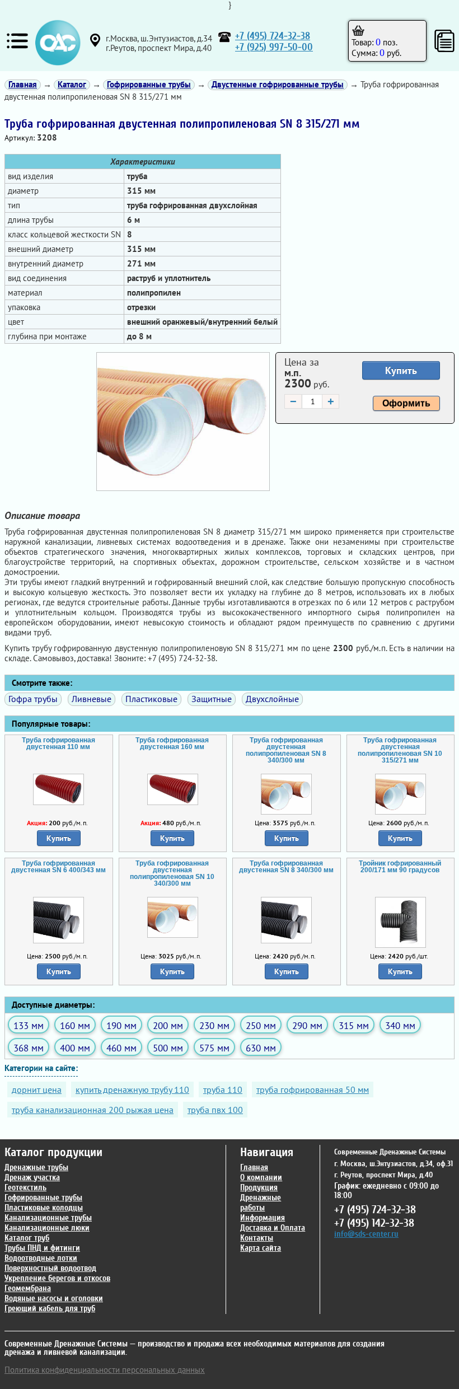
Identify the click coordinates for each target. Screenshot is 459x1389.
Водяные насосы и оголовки (53, 1298)
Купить (401, 370)
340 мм (400, 1025)
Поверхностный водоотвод (50, 1268)
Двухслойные (272, 698)
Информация (262, 1218)
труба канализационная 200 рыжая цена (93, 1109)
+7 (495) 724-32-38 (272, 36)
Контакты (256, 1238)
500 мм (168, 1047)
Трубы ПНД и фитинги (42, 1248)
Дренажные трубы (36, 1167)
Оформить (406, 403)
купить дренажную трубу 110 (132, 1089)
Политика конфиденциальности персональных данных (104, 1369)
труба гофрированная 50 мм (312, 1089)
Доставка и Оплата (272, 1228)
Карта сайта (260, 1248)
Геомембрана (27, 1288)
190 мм (121, 1025)
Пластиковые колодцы (43, 1208)
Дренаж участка (32, 1177)
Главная (254, 1167)
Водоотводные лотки (40, 1258)
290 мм (307, 1025)
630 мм (261, 1047)
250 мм (261, 1025)
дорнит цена (37, 1089)
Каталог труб (26, 1238)
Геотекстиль (25, 1187)
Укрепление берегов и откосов (57, 1278)
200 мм (168, 1025)
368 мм (28, 1047)
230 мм (214, 1025)
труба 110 (222, 1089)
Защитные (211, 698)
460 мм (121, 1047)
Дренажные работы (260, 1203)
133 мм (28, 1025)
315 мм (354, 1025)
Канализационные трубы (48, 1218)
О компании (261, 1177)
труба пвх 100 (215, 1109)
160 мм (75, 1025)
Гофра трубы (33, 698)
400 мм (75, 1047)
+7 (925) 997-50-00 (274, 47)
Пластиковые (151, 698)
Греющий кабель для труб (49, 1308)
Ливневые (91, 698)
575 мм (214, 1047)
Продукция (259, 1187)
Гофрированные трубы (43, 1198)
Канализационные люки (47, 1228)
